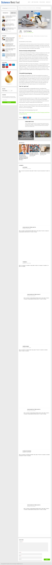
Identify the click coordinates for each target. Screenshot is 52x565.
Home (20, 7)
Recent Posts (13, 12)
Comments (21, 541)
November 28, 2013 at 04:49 (31, 295)
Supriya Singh (26, 346)
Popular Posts (5, 12)
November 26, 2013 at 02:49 (27, 168)
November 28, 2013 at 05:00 (31, 410)
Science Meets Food (30, 32)
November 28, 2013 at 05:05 (31, 506)
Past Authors (42, 2)
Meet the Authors (35, 2)
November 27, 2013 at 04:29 (27, 452)
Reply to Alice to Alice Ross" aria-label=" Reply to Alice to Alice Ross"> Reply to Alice (34, 171)
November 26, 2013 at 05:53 (27, 228)
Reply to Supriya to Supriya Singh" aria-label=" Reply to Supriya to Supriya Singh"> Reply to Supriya (33, 350)
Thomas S (25, 261)
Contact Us (48, 2)
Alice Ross (25, 167)
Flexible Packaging (27, 451)
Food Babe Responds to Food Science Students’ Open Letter (10, 29)
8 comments (21, 38)
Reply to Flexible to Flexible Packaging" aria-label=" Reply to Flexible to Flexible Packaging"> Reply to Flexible (34, 455)
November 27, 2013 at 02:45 (27, 263)
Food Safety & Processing (31, 7)
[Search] (3, 8)
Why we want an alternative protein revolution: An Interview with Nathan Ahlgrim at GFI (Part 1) (23, 157)
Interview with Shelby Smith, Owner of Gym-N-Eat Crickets (10, 49)
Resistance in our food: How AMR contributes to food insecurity (34, 154)
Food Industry (24, 7)
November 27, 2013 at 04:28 (27, 347)
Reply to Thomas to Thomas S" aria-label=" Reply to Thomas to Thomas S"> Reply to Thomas (33, 266)
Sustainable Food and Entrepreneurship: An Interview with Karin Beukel (10, 44)
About (29, 2)
